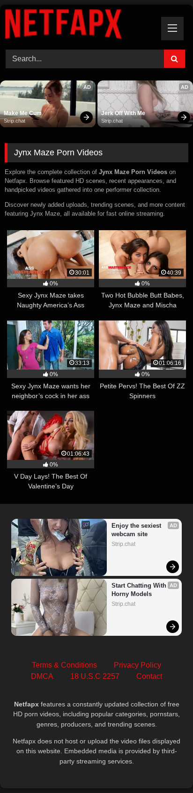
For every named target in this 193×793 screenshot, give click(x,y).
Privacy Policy (137, 665)
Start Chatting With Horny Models (139, 589)
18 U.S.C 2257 (94, 676)
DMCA (42, 676)
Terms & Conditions (64, 665)
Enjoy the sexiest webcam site (137, 530)
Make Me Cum (23, 113)
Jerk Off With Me (123, 113)
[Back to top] (164, 765)
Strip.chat (14, 121)
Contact (149, 676)
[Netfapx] (79, 25)
